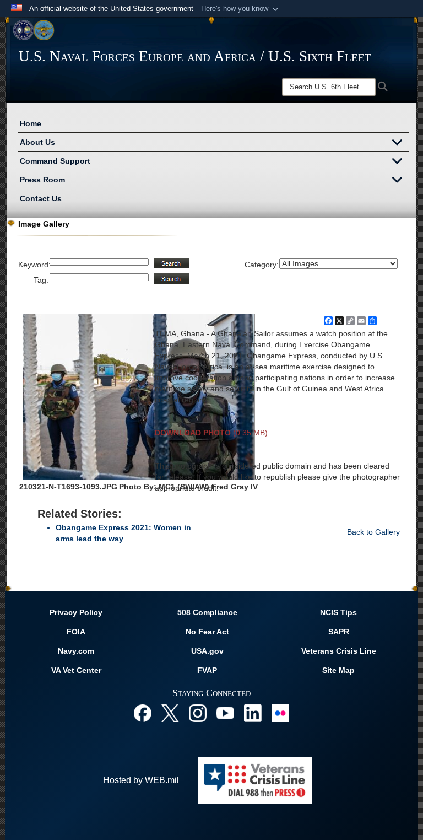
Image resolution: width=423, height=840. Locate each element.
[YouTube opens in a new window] (225, 712)
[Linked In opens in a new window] (253, 712)
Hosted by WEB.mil (141, 780)
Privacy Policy (76, 612)
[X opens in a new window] (170, 712)
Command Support (55, 161)
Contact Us (41, 198)
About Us (37, 142)
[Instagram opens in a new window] (198, 712)
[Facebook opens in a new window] (142, 712)
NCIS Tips (338, 612)
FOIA (76, 631)
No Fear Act (207, 631)
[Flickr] (280, 712)
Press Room (42, 179)
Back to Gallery (373, 531)
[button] (240, 8)
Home (30, 123)
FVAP (207, 670)
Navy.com (76, 651)
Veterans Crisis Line (338, 651)
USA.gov (207, 651)
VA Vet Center (76, 670)
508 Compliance (207, 612)
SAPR (338, 631)
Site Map (338, 670)
